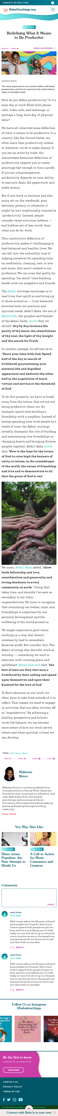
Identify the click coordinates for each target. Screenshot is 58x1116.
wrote (33, 321)
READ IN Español (43, 48)
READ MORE (9, 814)
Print (49, 759)
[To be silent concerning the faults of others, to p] (29, 1029)
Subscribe (13, 1070)
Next (55, 1029)
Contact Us (10, 1082)
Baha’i (12, 291)
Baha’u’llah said (29, 665)
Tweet (13, 48)
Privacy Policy (12, 1086)
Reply (20, 947)
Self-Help (15, 753)
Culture (29, 27)
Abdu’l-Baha (23, 567)
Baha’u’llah (9, 316)
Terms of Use (11, 1091)
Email (35, 759)
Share (4, 48)
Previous (3, 1029)
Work (25, 753)
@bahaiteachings (29, 1008)
